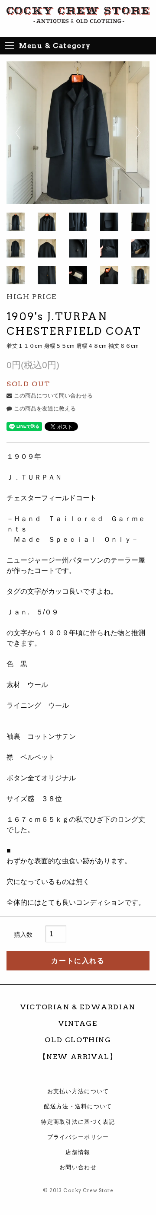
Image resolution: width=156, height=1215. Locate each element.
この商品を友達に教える (44, 408)
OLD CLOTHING (78, 1040)
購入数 (23, 934)
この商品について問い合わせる (52, 395)
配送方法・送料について (78, 1106)
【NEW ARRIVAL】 (78, 1057)
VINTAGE (77, 1023)
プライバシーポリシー (78, 1137)
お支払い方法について (78, 1091)
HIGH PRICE (31, 297)
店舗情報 (77, 1152)
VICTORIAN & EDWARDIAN (78, 1007)
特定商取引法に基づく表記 (78, 1122)
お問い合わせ (78, 1167)
